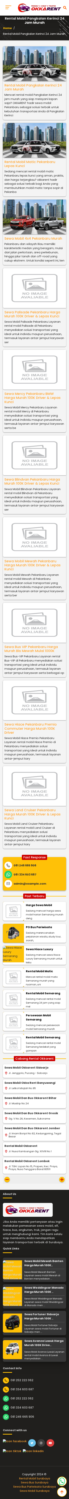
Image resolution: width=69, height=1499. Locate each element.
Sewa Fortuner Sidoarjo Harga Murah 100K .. (41, 1316)
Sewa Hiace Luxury (39, 949)
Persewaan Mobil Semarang (38, 1017)
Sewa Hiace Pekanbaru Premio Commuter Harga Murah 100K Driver (30, 728)
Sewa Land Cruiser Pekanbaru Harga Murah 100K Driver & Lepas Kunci (32, 814)
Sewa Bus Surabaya (34, 1482)
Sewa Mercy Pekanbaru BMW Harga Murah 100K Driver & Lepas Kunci (32, 397)
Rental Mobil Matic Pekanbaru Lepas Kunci (29, 164)
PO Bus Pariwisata (39, 927)
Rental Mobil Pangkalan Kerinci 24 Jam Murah (33, 87)
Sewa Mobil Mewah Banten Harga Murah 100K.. (43, 1263)
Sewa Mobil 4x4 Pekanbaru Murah (33, 238)
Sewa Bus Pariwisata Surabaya (34, 1487)
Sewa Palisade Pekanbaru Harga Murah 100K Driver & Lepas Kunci (32, 314)
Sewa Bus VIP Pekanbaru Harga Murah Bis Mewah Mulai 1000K (31, 649)
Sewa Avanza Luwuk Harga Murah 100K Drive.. (43, 1343)
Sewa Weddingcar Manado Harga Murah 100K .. (44, 1290)
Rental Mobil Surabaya (34, 1478)
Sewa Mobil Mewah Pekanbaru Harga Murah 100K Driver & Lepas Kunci (32, 565)
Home (7, 28)
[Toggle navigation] (8, 8)
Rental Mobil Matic (39, 971)
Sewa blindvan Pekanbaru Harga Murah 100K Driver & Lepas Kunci (32, 481)
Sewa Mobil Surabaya (34, 1491)
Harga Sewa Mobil (39, 905)
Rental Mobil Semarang (43, 993)
